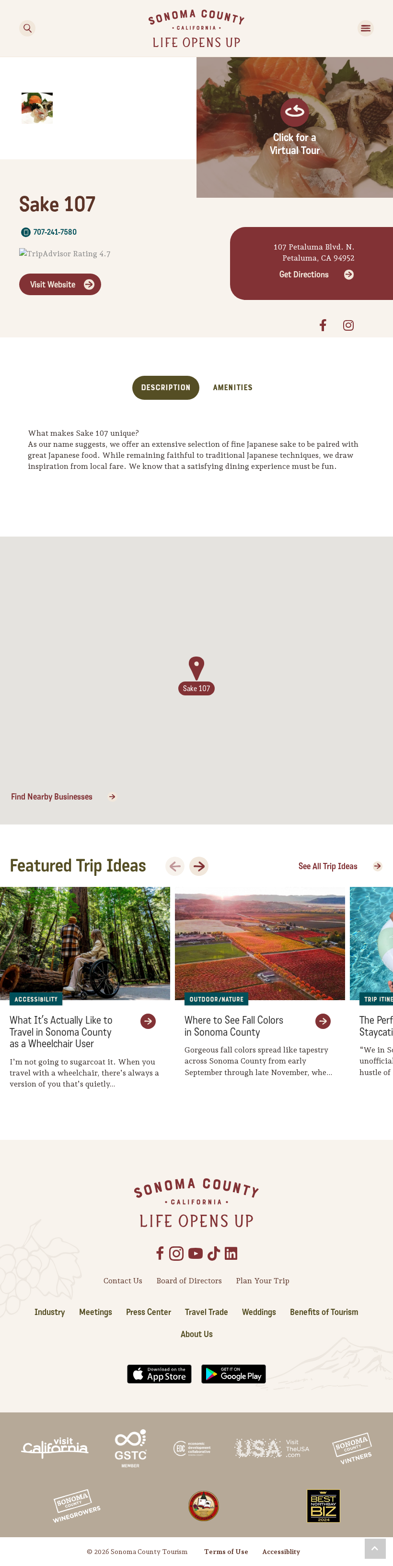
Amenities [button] (233, 387)
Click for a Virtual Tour (295, 144)
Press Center (148, 1312)
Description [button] (166, 387)
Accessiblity (281, 1551)
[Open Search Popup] (27, 28)
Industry (50, 1312)
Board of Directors (189, 1280)
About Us (197, 1334)
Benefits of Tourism (324, 1312)
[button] (375, 1549)
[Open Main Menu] (366, 28)
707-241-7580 (55, 232)
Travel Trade (206, 1312)
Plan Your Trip (262, 1280)
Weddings (259, 1312)
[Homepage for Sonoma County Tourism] (196, 27)
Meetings (95, 1312)
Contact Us (123, 1280)
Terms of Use (226, 1551)
